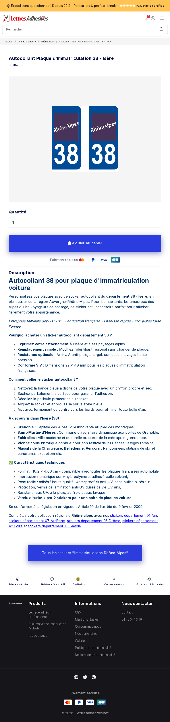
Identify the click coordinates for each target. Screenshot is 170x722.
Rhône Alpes (47, 41)
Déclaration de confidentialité (95, 655)
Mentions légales (87, 619)
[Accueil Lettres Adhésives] (25, 18)
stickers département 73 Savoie (54, 526)
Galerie (80, 640)
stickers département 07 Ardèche (37, 521)
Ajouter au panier (86, 243)
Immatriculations (27, 41)
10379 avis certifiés (150, 5)
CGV (78, 612)
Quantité (17, 212)
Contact (127, 612)
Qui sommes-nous (88, 626)
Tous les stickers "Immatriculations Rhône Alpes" (85, 553)
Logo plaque (38, 635)
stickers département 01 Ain (133, 515)
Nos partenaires (86, 633)
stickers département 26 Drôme (93, 521)
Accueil (9, 41)
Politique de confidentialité (93, 648)
